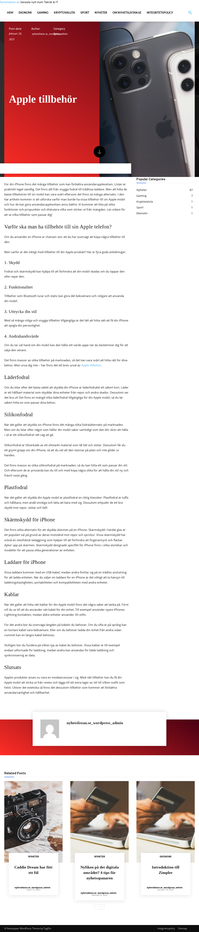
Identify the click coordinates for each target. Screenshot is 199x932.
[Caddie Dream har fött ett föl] (33, 822)
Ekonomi (25, 12)
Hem (10, 12)
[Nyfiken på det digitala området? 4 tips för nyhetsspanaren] (99, 822)
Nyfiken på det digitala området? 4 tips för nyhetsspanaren (99, 872)
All (105, 773)
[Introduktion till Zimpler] (165, 822)
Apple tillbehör (91, 365)
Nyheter (101, 12)
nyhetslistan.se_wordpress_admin (95, 723)
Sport (84, 12)
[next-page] (102, 906)
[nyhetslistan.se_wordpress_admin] (51, 728)
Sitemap (182, 928)
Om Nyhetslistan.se (127, 12)
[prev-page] (95, 906)
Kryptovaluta (64, 12)
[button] (190, 13)
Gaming (42, 12)
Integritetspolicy (160, 12)
